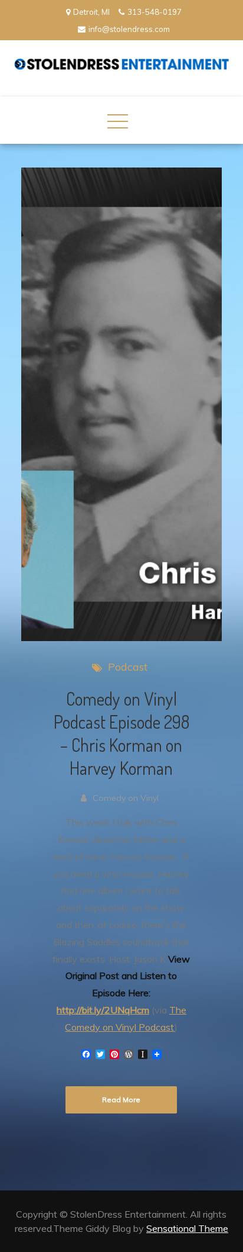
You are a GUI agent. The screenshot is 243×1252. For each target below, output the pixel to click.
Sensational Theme (187, 1228)
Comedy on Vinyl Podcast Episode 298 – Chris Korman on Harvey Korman (121, 733)
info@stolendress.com (129, 29)
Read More (121, 1099)
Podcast (127, 667)
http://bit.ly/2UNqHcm (103, 1010)
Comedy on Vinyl (126, 798)
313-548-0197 (154, 12)
